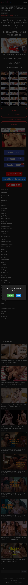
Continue (10, 295)
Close (18, 295)
